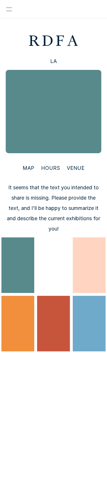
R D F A (53, 41)
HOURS (50, 168)
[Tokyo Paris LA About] (53, 9)
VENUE (75, 168)
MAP (28, 168)
